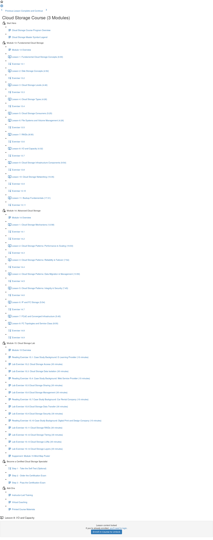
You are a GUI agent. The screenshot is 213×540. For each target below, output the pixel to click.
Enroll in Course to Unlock (106, 532)
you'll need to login (118, 528)
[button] (1, 2)
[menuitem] (1, 6)
